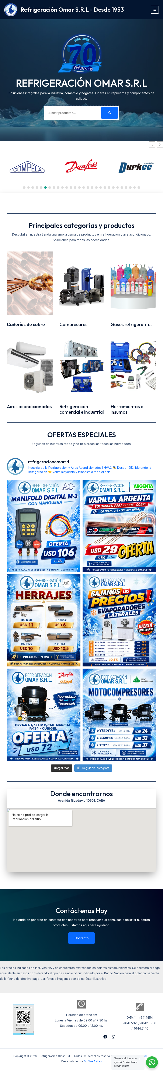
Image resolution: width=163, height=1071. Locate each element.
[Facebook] (105, 1037)
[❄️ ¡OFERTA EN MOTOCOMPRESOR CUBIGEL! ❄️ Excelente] (43, 715)
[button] (160, 144)
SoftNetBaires (93, 1061)
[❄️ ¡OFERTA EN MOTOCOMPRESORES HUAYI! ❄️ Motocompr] (119, 715)
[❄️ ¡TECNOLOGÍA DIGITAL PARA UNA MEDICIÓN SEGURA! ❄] (43, 526)
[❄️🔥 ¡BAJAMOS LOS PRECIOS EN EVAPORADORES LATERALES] (119, 620)
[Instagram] (113, 1037)
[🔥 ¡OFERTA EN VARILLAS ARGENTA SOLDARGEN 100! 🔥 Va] (119, 526)
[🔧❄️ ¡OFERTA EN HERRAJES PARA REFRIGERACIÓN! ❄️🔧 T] (43, 620)
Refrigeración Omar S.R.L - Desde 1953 (72, 9)
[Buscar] (109, 113)
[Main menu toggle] (155, 10)
